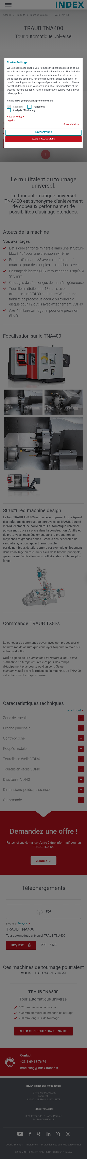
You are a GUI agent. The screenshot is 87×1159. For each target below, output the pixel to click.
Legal (10, 120)
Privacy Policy (14, 116)
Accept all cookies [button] (43, 138)
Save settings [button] (43, 132)
